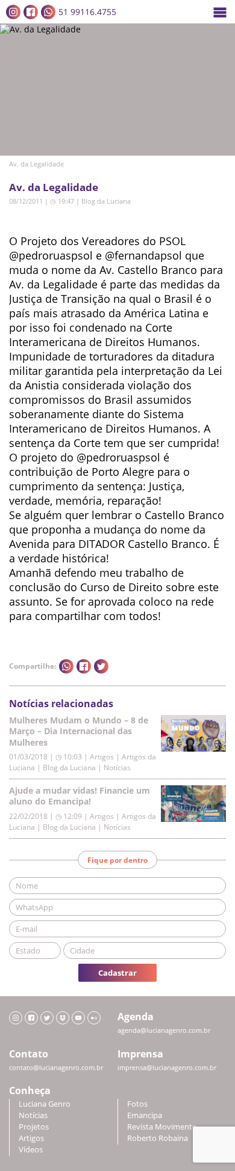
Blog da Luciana (106, 200)
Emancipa (144, 1115)
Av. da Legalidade (53, 187)
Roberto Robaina (157, 1138)
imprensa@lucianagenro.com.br (167, 1067)
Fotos (137, 1104)
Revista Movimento (162, 1127)
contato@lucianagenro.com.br (56, 1067)
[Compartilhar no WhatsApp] (66, 666)
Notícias (33, 1115)
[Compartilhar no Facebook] (84, 666)
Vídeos (31, 1150)
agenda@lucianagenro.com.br (164, 1030)
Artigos (31, 1138)
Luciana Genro (44, 1104)
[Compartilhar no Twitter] (101, 666)
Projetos (34, 1127)
